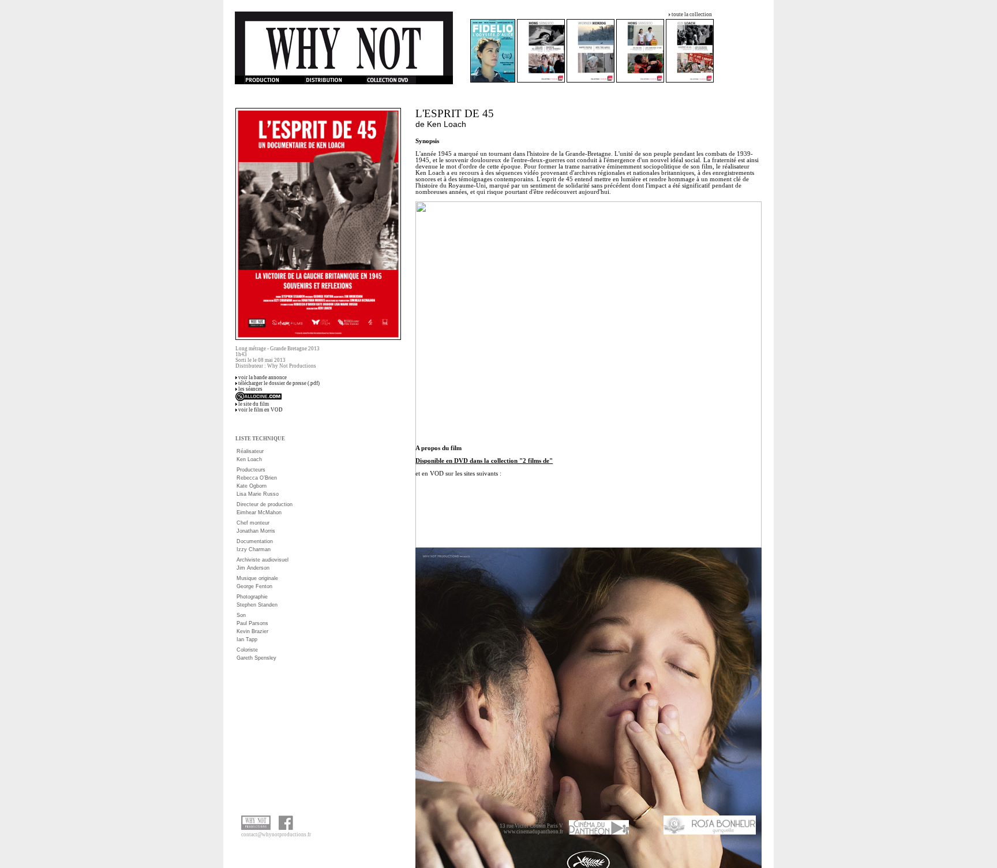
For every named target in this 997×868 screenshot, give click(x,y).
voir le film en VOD (260, 410)
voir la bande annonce (262, 377)
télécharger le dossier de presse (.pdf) (279, 383)
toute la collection (692, 14)
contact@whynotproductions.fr (276, 834)
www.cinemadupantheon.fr (533, 832)
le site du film (253, 404)
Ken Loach (446, 124)
